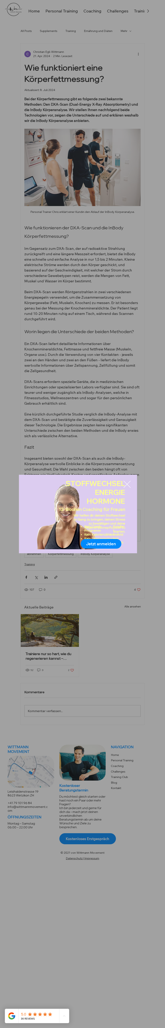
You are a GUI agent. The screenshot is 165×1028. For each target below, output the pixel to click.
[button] (127, 484)
